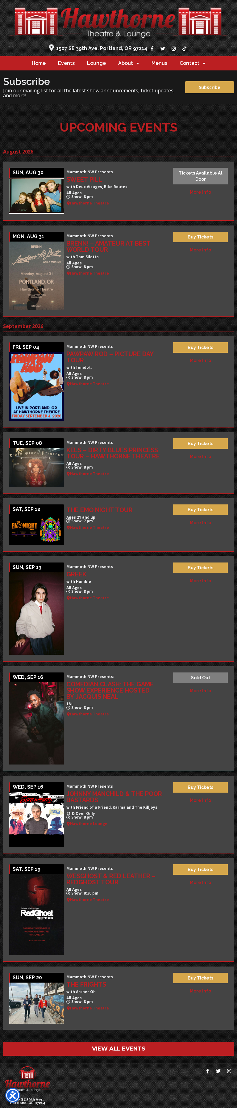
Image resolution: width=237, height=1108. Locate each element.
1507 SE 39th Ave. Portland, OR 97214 (101, 48)
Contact (189, 63)
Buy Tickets (200, 236)
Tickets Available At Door (200, 176)
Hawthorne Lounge (88, 824)
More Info (200, 192)
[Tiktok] (184, 48)
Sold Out (200, 677)
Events (66, 63)
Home (39, 63)
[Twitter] (162, 48)
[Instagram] (173, 48)
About (125, 63)
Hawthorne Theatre (89, 203)
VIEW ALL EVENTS (118, 1048)
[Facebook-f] (151, 48)
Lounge (96, 63)
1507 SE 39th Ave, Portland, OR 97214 (27, 1101)
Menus (159, 63)
